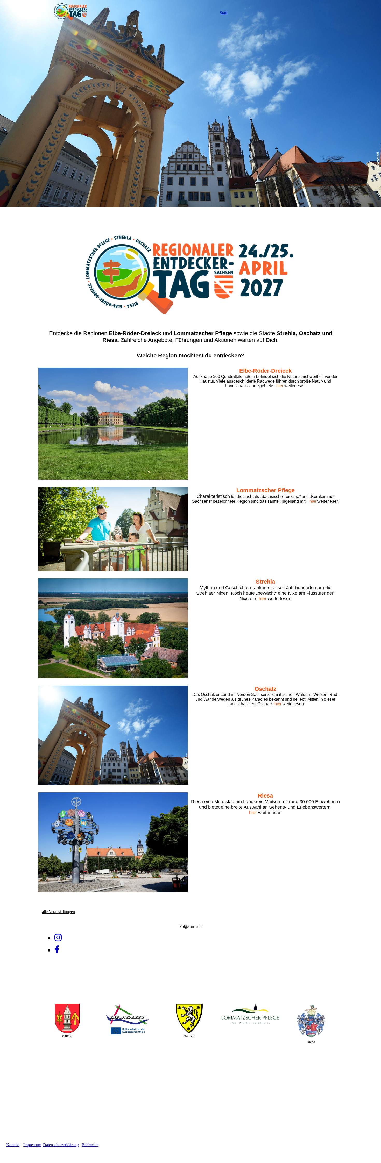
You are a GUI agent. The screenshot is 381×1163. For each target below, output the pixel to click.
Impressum (32, 1145)
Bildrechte (90, 1145)
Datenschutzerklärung (61, 1145)
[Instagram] (58, 937)
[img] (70, 13)
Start (223, 13)
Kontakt (12, 1145)
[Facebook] (56, 949)
